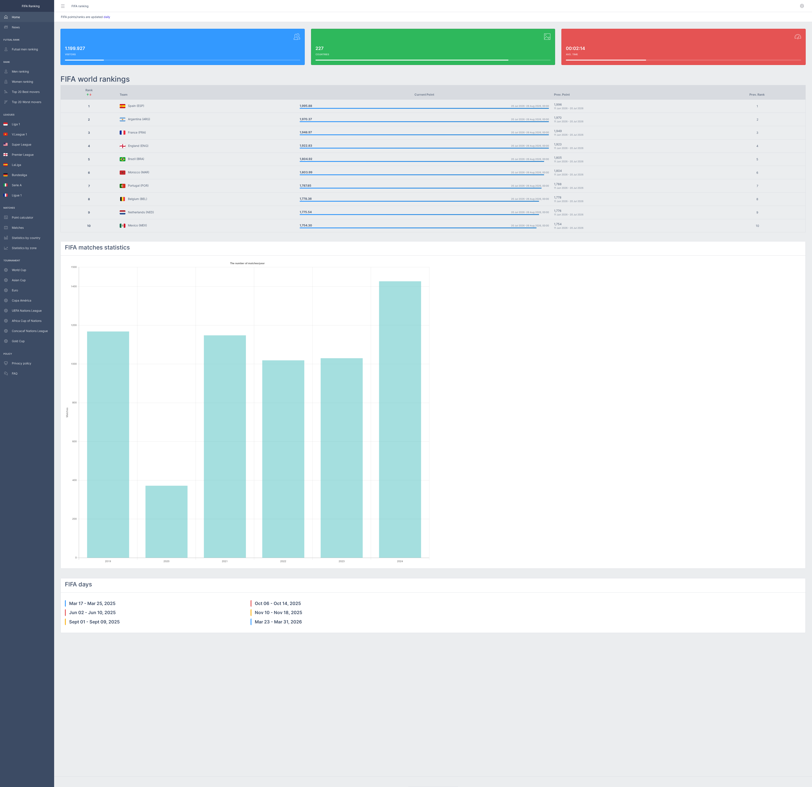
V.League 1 (17, 134)
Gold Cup (18, 341)
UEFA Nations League (27, 310)
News (16, 27)
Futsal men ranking (25, 49)
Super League (19, 144)
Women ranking (22, 81)
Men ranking (20, 71)
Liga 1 (14, 124)
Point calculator (22, 217)
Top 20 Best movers (26, 92)
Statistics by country (26, 238)
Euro (15, 290)
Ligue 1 (15, 195)
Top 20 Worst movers (26, 102)
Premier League (21, 154)
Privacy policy (21, 363)
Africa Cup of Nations (26, 321)
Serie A (15, 185)
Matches (18, 227)
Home (16, 17)
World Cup (19, 270)
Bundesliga (17, 175)
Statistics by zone (24, 248)
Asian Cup (19, 280)
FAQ (15, 373)
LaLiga (14, 165)
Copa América (21, 300)
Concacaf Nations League (30, 331)
